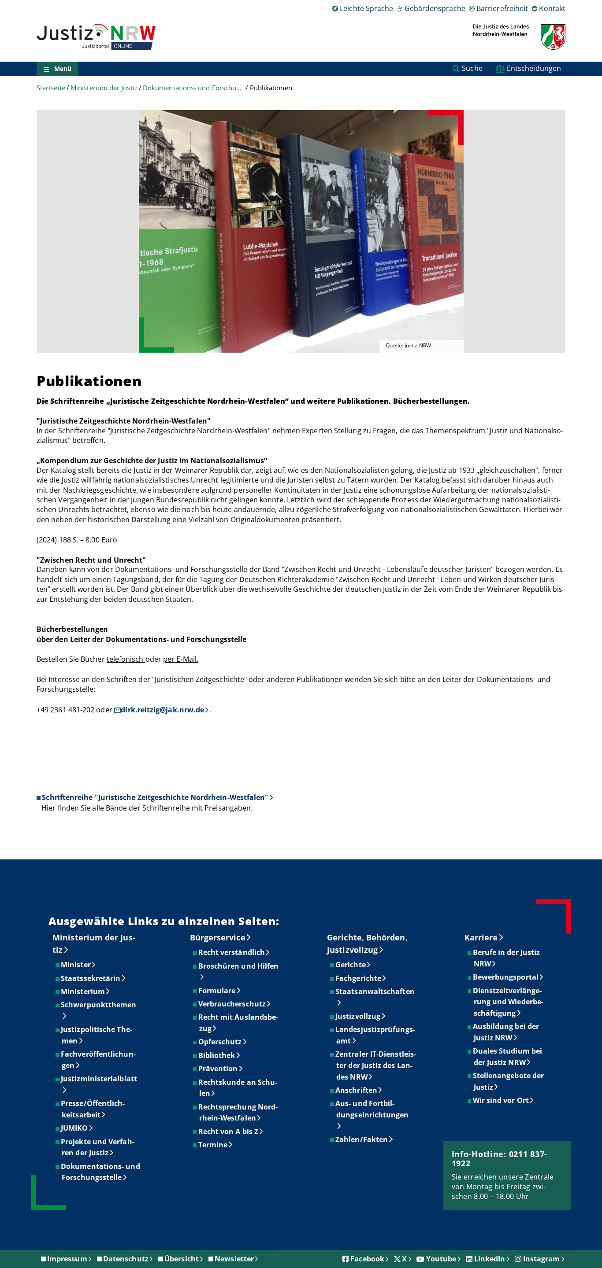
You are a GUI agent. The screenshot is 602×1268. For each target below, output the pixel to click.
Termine (213, 1145)
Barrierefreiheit (502, 8)
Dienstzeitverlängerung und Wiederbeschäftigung (508, 1002)
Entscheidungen (534, 68)
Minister (76, 964)
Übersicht (181, 1259)
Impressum (67, 1259)
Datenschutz (126, 1259)
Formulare (217, 990)
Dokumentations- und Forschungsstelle (193, 87)
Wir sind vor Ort (501, 1100)
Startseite (51, 87)
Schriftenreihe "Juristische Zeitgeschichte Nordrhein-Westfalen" (155, 797)
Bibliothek (217, 1055)
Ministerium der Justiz (104, 87)
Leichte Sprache (366, 8)
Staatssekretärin (91, 978)
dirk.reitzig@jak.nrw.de (162, 710)
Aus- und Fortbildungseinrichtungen (372, 1109)
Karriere (481, 937)
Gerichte (351, 964)
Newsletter (234, 1259)
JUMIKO (75, 1128)
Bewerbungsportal (506, 977)
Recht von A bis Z (228, 1131)
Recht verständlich (232, 952)
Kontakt (552, 8)
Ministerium (83, 991)
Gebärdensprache (435, 8)
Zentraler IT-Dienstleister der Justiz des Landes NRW (376, 1065)
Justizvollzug (358, 1016)
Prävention (218, 1068)
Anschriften (356, 1090)
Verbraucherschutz (232, 1004)
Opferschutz (220, 1042)
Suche (472, 68)
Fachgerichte (358, 978)
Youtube (441, 1259)
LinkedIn (489, 1259)
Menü (62, 69)
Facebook (367, 1259)
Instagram (541, 1259)
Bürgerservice (217, 937)
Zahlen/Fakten (362, 1139)
